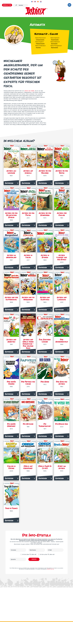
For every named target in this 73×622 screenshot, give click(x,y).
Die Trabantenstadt (45, 425)
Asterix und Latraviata (62, 298)
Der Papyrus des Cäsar (28, 383)
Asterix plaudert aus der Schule (61, 257)
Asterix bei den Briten (61, 172)
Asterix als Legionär (11, 172)
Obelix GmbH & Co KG (44, 467)
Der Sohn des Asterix (61, 383)
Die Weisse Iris (61, 424)
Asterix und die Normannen (28, 298)
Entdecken (9, 183)
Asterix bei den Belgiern (45, 172)
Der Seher (45, 382)
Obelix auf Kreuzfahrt (28, 467)
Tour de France (11, 508)
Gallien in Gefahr (11, 467)
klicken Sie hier (50, 569)
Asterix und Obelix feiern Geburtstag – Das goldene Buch (28, 343)
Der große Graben (11, 383)
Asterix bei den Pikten (28, 214)
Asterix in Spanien (45, 256)
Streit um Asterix (62, 467)
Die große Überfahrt (11, 425)
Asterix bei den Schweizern (45, 214)
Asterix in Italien (28, 256)
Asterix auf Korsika (28, 172)
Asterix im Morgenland (11, 256)
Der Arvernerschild (61, 340)
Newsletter (7, 5)
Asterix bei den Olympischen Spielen (11, 215)
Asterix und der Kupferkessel (11, 298)
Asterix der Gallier (62, 214)
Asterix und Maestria (11, 340)
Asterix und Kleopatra (45, 298)
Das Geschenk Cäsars (45, 340)
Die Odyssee (28, 424)
